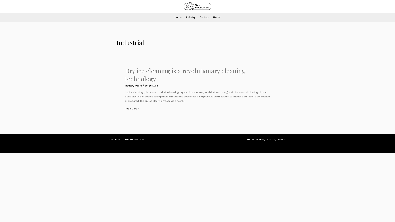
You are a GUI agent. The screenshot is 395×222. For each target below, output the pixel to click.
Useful (216, 17)
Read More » (132, 108)
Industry (190, 17)
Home (178, 17)
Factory (204, 17)
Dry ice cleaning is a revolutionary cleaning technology (185, 75)
